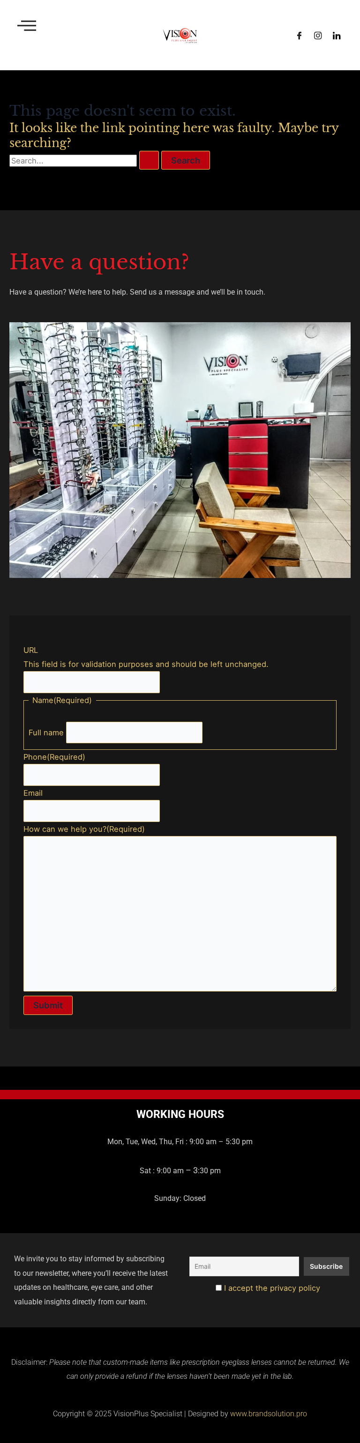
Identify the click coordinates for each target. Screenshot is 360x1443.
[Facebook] (299, 35)
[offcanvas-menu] (26, 25)
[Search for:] (85, 160)
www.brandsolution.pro (268, 1413)
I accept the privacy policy (271, 1288)
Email (33, 793)
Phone (54, 757)
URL (30, 650)
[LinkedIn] (337, 35)
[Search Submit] (149, 160)
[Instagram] (318, 35)
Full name (46, 732)
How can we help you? (84, 829)
